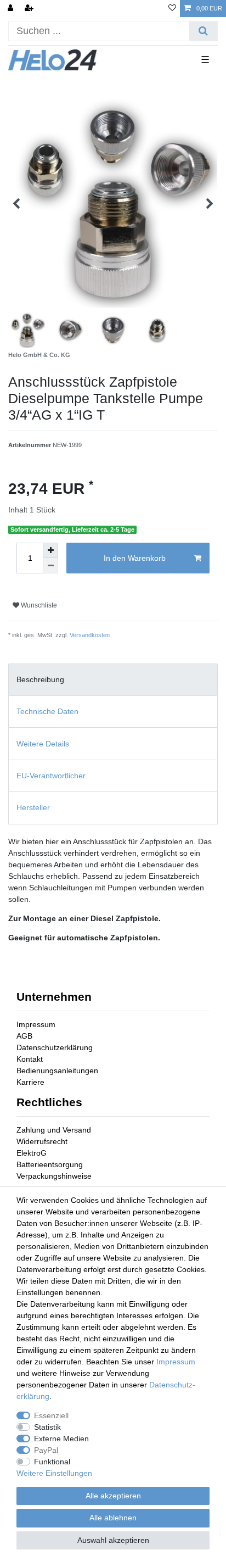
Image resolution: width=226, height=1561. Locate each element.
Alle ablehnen (113, 1517)
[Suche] (203, 31)
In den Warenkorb (135, 558)
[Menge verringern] (50, 565)
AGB (24, 1036)
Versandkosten (90, 635)
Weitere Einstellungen (54, 1473)
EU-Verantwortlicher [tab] (51, 775)
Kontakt (29, 1059)
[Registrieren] (30, 8)
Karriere (30, 1082)
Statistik (47, 1427)
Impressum (35, 1024)
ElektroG (31, 1153)
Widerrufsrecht (41, 1141)
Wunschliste (38, 605)
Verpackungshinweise (54, 1176)
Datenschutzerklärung (54, 1047)
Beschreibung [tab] (40, 679)
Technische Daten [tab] (47, 711)
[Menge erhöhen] (50, 550)
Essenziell (51, 1415)
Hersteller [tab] (33, 807)
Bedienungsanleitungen (57, 1070)
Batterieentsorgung (49, 1164)
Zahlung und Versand (53, 1129)
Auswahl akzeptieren (113, 1540)
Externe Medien (61, 1438)
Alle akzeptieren (113, 1495)
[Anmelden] (11, 8)
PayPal (46, 1450)
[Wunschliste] (172, 8)
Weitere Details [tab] (42, 743)
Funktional (52, 1461)
